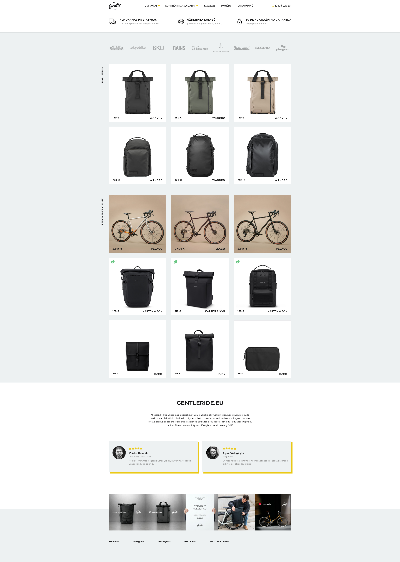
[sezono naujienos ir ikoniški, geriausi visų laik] (127, 512)
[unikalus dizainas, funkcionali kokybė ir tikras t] (236, 512)
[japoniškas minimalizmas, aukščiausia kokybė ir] (273, 512)
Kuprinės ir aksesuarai (180, 6)
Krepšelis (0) (283, 6)
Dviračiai (151, 6)
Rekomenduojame (102, 211)
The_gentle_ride (115, 6)
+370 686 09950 (219, 541)
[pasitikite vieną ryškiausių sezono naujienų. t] (163, 512)
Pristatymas (164, 541)
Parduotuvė (245, 6)
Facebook (114, 541)
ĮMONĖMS (226, 6)
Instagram (138, 541)
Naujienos (102, 75)
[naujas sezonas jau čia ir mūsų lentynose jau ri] (200, 512)
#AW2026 (209, 6)
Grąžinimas (190, 541)
